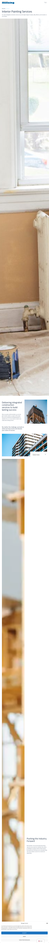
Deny (24, 936)
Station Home (36, 455)
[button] (47, 923)
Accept (24, 933)
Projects (34, 453)
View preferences (24, 940)
